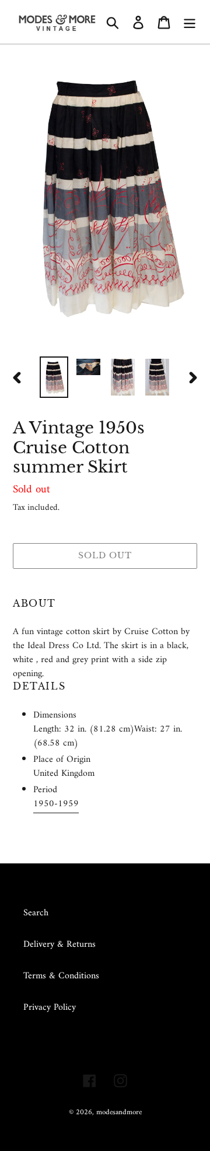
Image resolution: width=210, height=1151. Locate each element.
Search (35, 913)
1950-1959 (56, 804)
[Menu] (189, 21)
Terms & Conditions (61, 976)
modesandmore (119, 1112)
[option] (54, 377)
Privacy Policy (49, 1007)
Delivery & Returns (59, 944)
